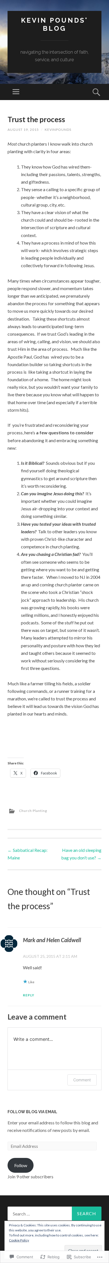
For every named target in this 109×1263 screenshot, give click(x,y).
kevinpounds (58, 129)
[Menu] (16, 92)
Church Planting (33, 811)
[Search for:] (54, 1214)
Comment (82, 1079)
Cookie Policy (19, 1240)
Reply (28, 995)
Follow (20, 1165)
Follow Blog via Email (32, 1112)
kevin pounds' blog (54, 24)
